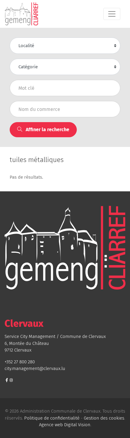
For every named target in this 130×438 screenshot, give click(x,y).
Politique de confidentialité (52, 418)
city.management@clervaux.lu (35, 368)
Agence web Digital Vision (64, 424)
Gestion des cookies (104, 418)
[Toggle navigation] (111, 14)
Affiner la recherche (46, 129)
